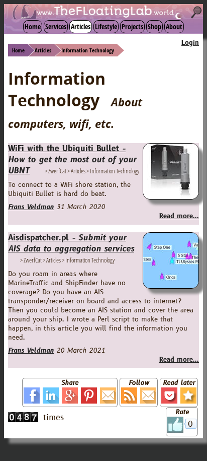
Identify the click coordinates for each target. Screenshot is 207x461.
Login (190, 42)
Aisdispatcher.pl (71, 243)
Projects (132, 26)
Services (55, 26)
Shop (154, 26)
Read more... (179, 216)
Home (33, 26)
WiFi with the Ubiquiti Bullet (72, 159)
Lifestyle (106, 26)
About (174, 26)
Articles (80, 26)
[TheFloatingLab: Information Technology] (188, 395)
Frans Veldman (31, 207)
